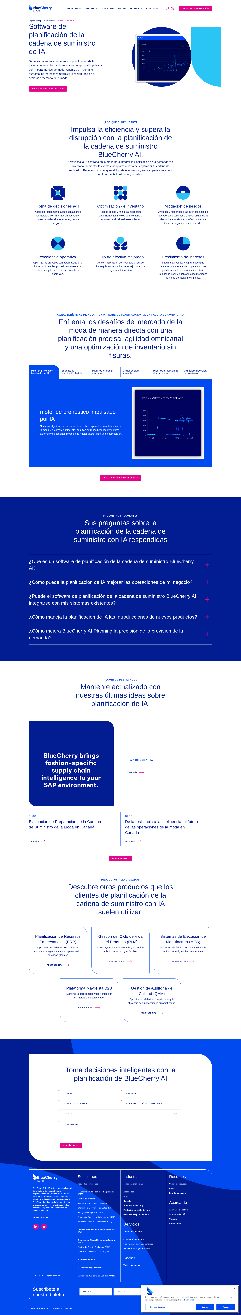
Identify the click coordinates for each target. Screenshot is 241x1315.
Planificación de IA (87, 1259)
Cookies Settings (157, 1307)
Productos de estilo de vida (136, 1210)
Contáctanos (70, 1145)
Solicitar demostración (195, 8)
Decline (205, 1307)
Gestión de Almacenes (87, 1199)
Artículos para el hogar (134, 1205)
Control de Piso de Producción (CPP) (94, 1247)
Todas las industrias (133, 1184)
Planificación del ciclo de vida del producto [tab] (165, 372)
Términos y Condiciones (62, 1308)
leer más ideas (120, 859)
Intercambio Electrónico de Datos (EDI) (95, 1208)
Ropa (125, 1196)
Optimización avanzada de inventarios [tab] (195, 372)
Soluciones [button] (74, 8)
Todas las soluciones (88, 1184)
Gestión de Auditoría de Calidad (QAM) (96, 1276)
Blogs (172, 1188)
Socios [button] (122, 8)
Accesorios (128, 1192)
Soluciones (50, 21)
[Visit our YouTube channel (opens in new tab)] (44, 1227)
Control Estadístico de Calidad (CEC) (94, 1251)
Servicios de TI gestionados (136, 1248)
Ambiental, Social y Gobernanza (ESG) (95, 1222)
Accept (226, 1307)
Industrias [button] (92, 8)
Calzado (127, 1201)
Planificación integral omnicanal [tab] (102, 372)
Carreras (173, 1219)
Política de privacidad (38, 1308)
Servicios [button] (108, 8)
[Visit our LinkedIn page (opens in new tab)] (36, 1227)
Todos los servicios (132, 1231)
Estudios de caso (177, 1193)
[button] (120, 564)
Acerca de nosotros (178, 1210)
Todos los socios (131, 1265)
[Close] (234, 1288)
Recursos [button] (136, 8)
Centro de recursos (178, 1184)
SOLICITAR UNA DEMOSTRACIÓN (48, 89)
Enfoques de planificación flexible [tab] (72, 372)
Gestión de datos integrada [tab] (131, 372)
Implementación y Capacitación (138, 1244)
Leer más (132, 773)
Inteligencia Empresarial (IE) (90, 1212)
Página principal (36, 21)
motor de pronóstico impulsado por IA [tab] (42, 372)
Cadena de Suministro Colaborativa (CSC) (96, 1217)
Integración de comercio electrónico (93, 1203)
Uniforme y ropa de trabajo (136, 1215)
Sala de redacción (177, 1214)
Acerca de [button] (152, 8)
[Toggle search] (167, 8)
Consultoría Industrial (133, 1239)
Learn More (189, 1300)
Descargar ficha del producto (120, 478)
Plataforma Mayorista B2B (90, 1268)
